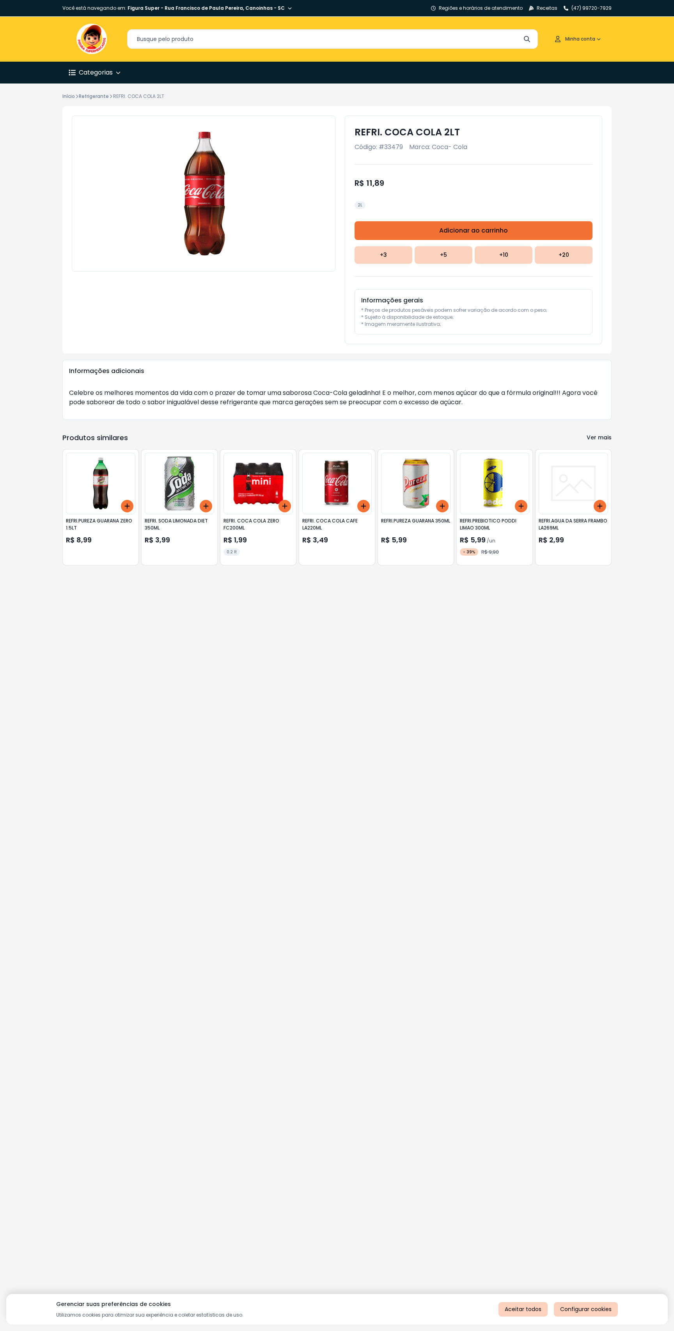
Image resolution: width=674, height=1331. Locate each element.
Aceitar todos (523, 1309)
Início (68, 96)
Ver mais (599, 437)
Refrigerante (94, 96)
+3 (383, 255)
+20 (564, 255)
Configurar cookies (586, 1309)
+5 (443, 255)
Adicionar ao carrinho (473, 230)
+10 (503, 255)
